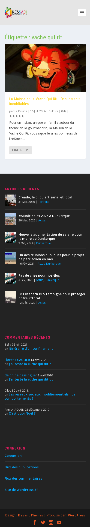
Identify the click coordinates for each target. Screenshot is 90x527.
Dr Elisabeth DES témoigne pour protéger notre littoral (51, 296)
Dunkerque (43, 243)
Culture (53, 111)
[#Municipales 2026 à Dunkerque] (10, 219)
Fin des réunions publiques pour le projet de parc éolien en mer (51, 257)
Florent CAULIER (17, 360)
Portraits (43, 202)
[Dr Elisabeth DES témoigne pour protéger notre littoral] (10, 297)
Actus (41, 220)
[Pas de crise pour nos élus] (10, 278)
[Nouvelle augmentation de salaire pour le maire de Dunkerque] (10, 237)
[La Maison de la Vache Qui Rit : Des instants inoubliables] (45, 68)
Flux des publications (22, 467)
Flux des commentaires (23, 478)
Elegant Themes (30, 515)
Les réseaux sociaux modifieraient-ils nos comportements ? (40, 396)
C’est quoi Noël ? (22, 413)
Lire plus (20, 150)
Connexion (13, 455)
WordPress (76, 515)
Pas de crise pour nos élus (39, 275)
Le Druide (21, 111)
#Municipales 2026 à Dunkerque (44, 216)
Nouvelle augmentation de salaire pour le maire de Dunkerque (50, 236)
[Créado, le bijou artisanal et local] (10, 200)
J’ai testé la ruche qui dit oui (31, 364)
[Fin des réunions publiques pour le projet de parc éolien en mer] (10, 258)
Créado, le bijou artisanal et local (45, 197)
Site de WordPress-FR (22, 489)
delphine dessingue (20, 375)
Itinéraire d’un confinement (31, 348)
